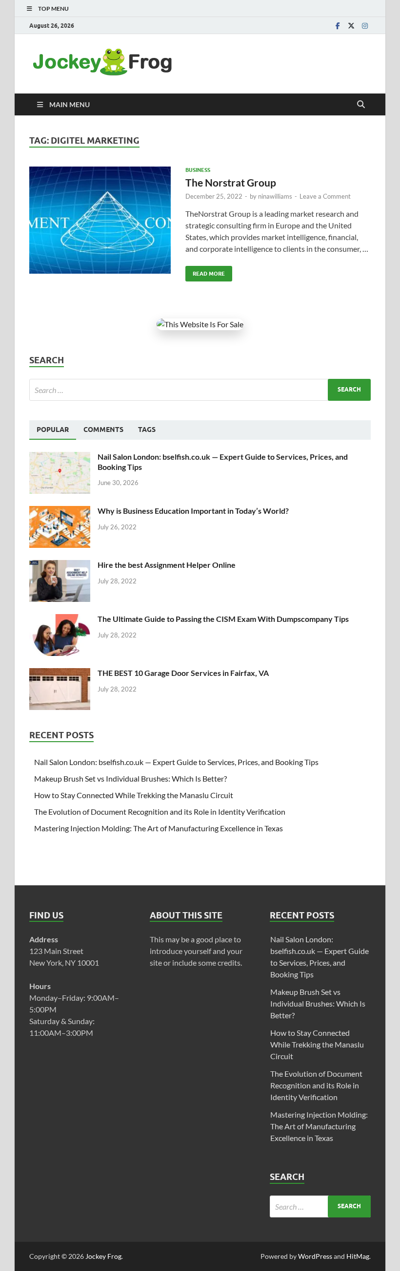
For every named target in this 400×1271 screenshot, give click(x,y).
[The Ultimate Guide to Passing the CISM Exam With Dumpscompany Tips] (59, 619)
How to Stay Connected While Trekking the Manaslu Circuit (133, 795)
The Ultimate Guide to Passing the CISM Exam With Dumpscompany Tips (223, 618)
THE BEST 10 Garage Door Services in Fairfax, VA (183, 672)
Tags (147, 429)
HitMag (357, 1256)
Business (197, 170)
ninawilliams (275, 196)
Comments (103, 429)
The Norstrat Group (230, 182)
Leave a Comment (325, 196)
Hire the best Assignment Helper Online (167, 564)
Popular (53, 429)
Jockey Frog (103, 1256)
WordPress (315, 1256)
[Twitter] (351, 25)
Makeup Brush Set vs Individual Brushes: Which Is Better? (130, 778)
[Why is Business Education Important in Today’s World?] (59, 511)
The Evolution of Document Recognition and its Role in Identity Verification (159, 811)
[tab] (52, 430)
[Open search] (361, 104)
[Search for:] (200, 390)
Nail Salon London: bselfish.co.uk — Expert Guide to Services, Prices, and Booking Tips (176, 761)
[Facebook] (337, 25)
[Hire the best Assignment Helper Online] (59, 565)
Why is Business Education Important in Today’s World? (193, 510)
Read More (205, 271)
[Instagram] (365, 25)
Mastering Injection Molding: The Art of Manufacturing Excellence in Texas (158, 828)
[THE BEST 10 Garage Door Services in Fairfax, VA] (59, 673)
